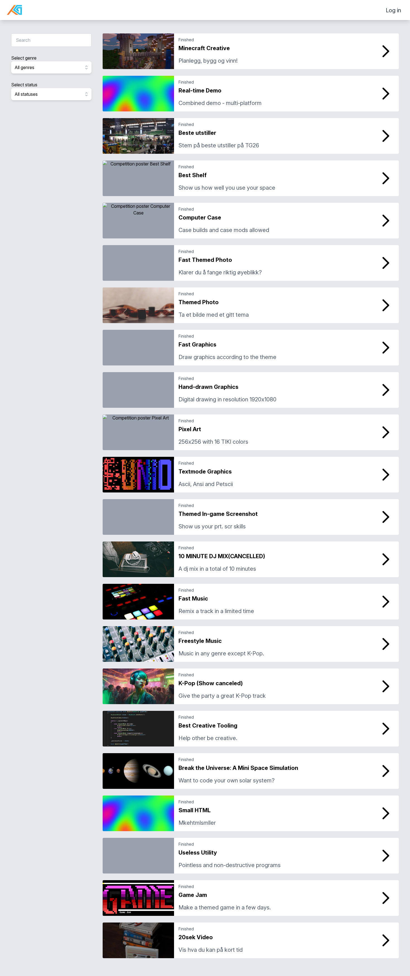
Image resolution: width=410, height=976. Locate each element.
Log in (393, 10)
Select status (24, 84)
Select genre (24, 58)
